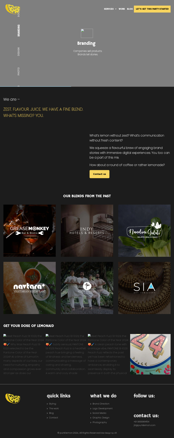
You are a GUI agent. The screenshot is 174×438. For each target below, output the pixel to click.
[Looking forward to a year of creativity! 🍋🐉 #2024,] (150, 354)
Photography (100, 422)
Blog (51, 413)
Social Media (99, 413)
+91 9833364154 (141, 421)
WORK (122, 9)
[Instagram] (144, 402)
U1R (115, 433)
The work (53, 408)
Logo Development (102, 408)
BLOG (130, 9)
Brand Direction (101, 403)
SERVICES (109, 9)
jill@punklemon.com (144, 425)
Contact (53, 417)
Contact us (99, 174)
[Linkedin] (158, 402)
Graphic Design (101, 417)
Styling (52, 403)
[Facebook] (137, 402)
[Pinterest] (151, 402)
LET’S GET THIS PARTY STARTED (152, 9)
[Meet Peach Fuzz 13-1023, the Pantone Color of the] (23, 354)
